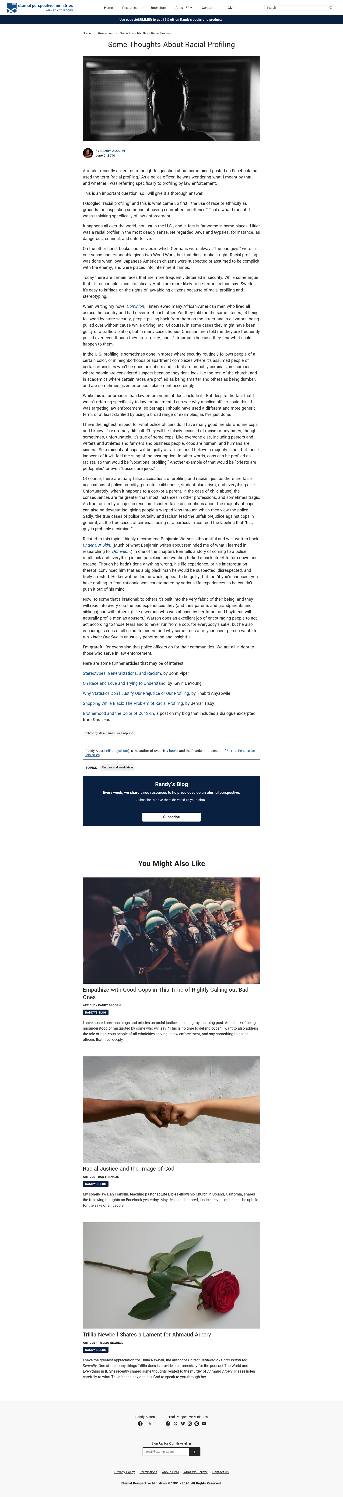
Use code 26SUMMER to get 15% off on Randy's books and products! (171, 19)
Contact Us (210, 8)
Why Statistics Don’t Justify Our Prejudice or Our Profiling (136, 693)
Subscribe (171, 817)
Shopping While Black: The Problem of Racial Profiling (133, 703)
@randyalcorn (117, 751)
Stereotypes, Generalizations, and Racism (122, 673)
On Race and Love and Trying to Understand (124, 683)
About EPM (183, 8)
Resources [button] (130, 8)
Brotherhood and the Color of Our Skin (118, 713)
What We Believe (195, 1472)
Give (231, 8)
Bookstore (158, 8)
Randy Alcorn (112, 151)
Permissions (149, 1472)
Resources (105, 33)
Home (108, 8)
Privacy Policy (124, 1472)
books (173, 751)
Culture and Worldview (117, 767)
